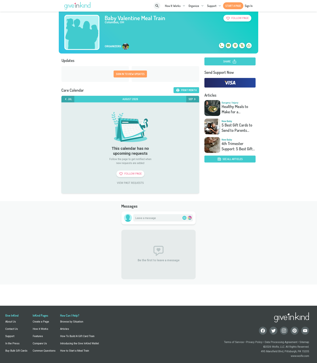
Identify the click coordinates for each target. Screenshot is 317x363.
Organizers (113, 46)
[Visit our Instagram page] (284, 331)
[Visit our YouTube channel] (305, 331)
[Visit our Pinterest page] (295, 331)
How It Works (173, 6)
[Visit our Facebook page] (263, 331)
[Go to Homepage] (77, 6)
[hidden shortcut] (214, 46)
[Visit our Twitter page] (273, 331)
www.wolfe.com (300, 356)
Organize (194, 6)
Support (211, 6)
